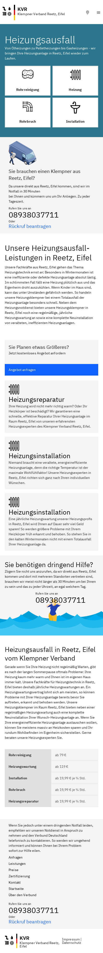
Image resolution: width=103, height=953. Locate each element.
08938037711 (34, 215)
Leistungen (17, 863)
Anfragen (16, 857)
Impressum (71, 939)
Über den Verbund (23, 895)
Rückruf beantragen (30, 226)
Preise (13, 870)
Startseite (16, 889)
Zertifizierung (19, 876)
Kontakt (15, 882)
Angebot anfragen (22, 370)
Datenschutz (71, 942)
